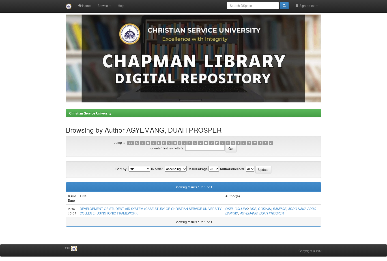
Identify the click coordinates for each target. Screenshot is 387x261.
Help (121, 5)
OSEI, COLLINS (236, 208)
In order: (157, 169)
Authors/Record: (232, 169)
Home (86, 5)
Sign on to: (307, 5)
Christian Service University (90, 113)
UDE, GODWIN (260, 208)
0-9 (130, 142)
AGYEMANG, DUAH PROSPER (262, 213)
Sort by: (122, 169)
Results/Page (197, 169)
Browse (103, 5)
